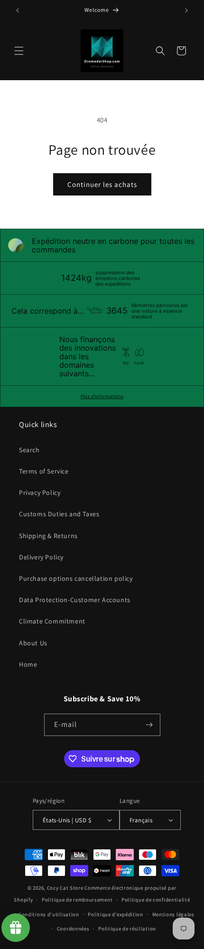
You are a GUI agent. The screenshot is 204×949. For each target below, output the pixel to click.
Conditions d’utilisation (49, 914)
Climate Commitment (52, 621)
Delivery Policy (41, 557)
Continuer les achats (102, 184)
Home (28, 664)
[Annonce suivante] (186, 10)
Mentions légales (173, 914)
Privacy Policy (39, 492)
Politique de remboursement (77, 899)
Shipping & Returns (48, 535)
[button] (19, 50)
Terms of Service (44, 471)
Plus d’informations (102, 396)
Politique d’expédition (115, 914)
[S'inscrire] (149, 725)
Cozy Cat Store (65, 887)
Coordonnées (73, 928)
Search (29, 450)
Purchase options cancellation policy (76, 578)
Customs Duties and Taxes (59, 514)
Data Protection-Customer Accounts (74, 599)
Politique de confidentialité (155, 899)
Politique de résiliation (127, 928)
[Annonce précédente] (17, 10)
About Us (33, 643)
